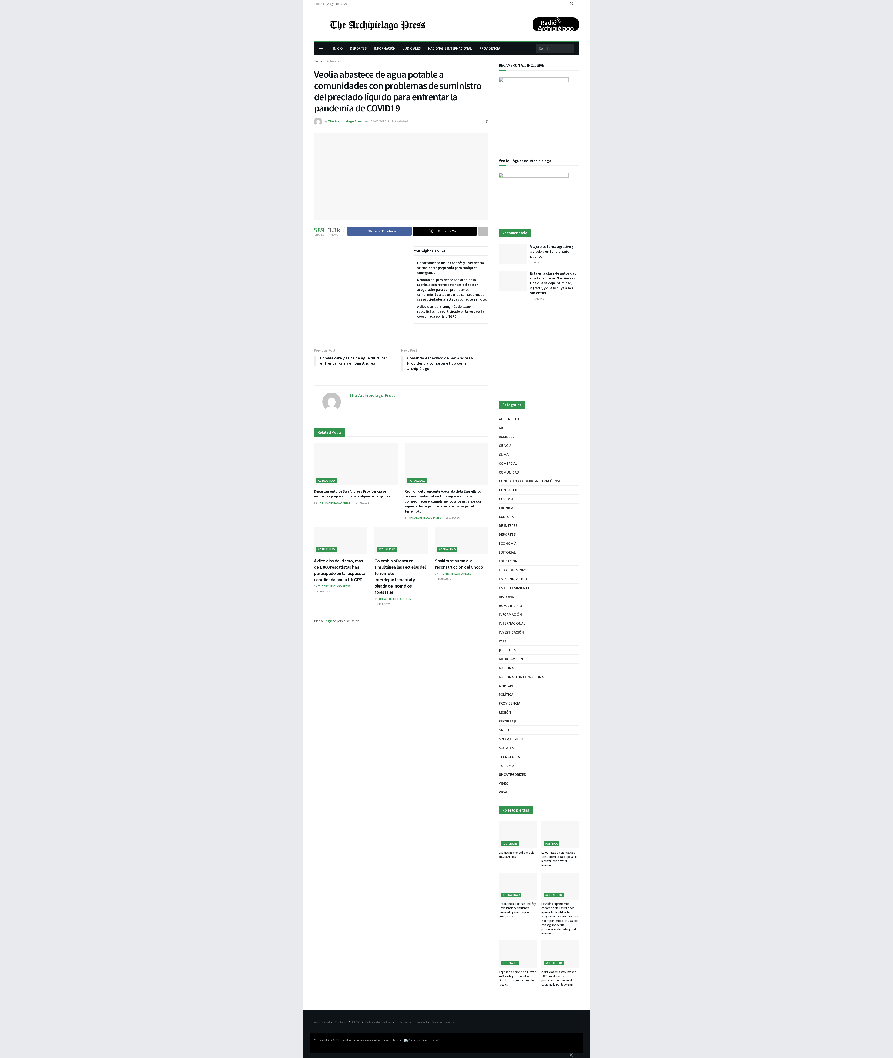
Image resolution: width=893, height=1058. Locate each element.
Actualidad (334, 61)
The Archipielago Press (345, 121)
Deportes (507, 534)
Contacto (508, 490)
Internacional (512, 623)
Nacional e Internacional (522, 677)
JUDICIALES (412, 48)
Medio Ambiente (513, 659)
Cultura (506, 516)
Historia (506, 596)
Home (318, 61)
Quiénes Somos (443, 1022)
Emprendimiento (514, 579)
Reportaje (508, 721)
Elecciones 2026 (512, 570)
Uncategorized (512, 774)
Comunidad (509, 472)
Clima (504, 454)
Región (505, 712)
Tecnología (509, 757)
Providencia (509, 703)
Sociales (506, 748)
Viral (503, 792)
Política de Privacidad (412, 1022)
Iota (503, 641)
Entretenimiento (514, 588)
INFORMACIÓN (385, 48)
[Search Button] (570, 48)
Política (506, 694)
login (328, 621)
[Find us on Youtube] (577, 4)
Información (510, 614)
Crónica (506, 508)
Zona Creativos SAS (426, 1040)
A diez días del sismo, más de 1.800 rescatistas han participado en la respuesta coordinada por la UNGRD (450, 311)
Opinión (506, 685)
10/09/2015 (539, 262)
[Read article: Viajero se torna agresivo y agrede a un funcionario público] (513, 254)
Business (506, 436)
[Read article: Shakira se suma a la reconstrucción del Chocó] (461, 540)
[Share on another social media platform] (483, 231)
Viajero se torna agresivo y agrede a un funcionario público (552, 251)
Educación (508, 561)
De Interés (508, 525)
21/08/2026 (362, 502)
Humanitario (510, 605)
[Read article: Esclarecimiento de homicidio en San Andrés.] (518, 834)
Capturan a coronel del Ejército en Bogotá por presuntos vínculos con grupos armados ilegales (517, 978)
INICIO (338, 48)
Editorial (507, 552)
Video (504, 783)
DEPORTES (358, 48)
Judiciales (507, 650)
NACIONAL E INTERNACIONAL (450, 48)
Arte (503, 428)
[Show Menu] (321, 48)
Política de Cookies (378, 1022)
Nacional (507, 668)
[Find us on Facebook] (565, 4)
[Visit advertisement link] (539, 351)
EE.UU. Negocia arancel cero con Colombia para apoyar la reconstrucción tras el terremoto (559, 859)
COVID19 (506, 499)
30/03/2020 (378, 121)
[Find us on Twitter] (571, 4)
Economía (507, 543)
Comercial (508, 463)
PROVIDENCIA (489, 48)
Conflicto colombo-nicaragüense (530, 481)
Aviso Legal (322, 1022)
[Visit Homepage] (377, 24)
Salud (504, 730)
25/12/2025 (539, 299)
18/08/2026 (444, 579)
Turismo (506, 765)
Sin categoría (511, 739)
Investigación (511, 632)
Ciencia (505, 445)
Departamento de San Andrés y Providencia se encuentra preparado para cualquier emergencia (450, 268)
